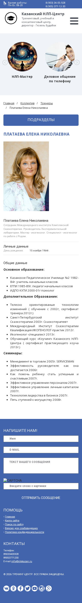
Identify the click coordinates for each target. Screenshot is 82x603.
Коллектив (27, 103)
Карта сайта (12, 520)
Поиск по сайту (14, 524)
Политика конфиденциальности (24, 532)
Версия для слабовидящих (21, 528)
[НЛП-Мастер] (22, 56)
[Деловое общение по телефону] (60, 56)
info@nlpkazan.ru (21, 561)
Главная (8, 103)
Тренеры (47, 103)
